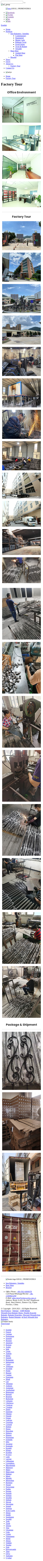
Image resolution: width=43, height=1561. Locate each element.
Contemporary (20, 36)
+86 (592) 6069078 (24, 1292)
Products (9, 31)
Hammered (19, 38)
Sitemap (15, 1311)
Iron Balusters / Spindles (20, 34)
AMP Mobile (25, 1311)
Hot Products (6, 1311)
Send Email (5, 1324)
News (8, 59)
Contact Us (10, 68)
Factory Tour (15, 66)
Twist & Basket (21, 47)
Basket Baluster (15, 1317)
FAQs (8, 62)
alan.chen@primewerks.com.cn (24, 1298)
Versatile (18, 49)
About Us (9, 64)
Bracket (13, 57)
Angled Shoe (20, 53)
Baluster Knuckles (15, 1315)
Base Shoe (15, 51)
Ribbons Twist (20, 42)
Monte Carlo (20, 40)
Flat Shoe (18, 55)
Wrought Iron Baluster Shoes (12, 1313)
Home (8, 29)
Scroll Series (20, 44)
